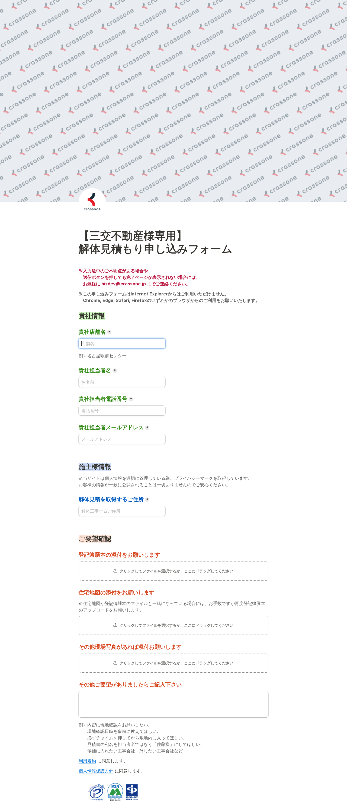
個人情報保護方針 (96, 771)
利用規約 (87, 761)
